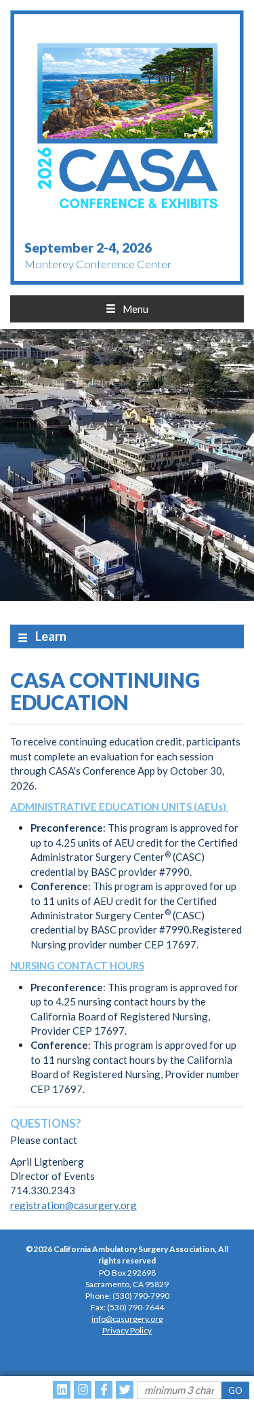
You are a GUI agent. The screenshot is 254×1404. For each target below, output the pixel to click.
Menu (135, 309)
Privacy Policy (127, 1330)
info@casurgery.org (127, 1319)
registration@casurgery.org (73, 1205)
